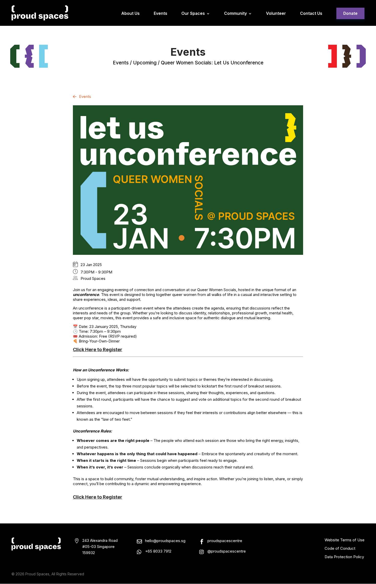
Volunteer (276, 14)
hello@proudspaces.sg (165, 540)
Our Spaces (193, 14)
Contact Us (311, 14)
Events (160, 14)
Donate (350, 13)
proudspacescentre (224, 540)
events (121, 63)
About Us (130, 14)
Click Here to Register (97, 349)
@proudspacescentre (226, 551)
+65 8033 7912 (158, 551)
